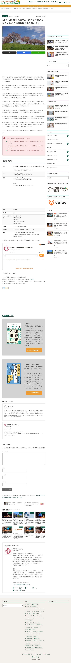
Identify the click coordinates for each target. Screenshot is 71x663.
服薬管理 (41, 631)
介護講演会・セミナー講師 (11, 8)
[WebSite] (15, 588)
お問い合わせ (47, 654)
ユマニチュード (40, 618)
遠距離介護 (51, 163)
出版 (49, 147)
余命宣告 (29, 627)
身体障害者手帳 (30, 647)
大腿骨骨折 (37, 627)
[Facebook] (60, 2)
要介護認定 (29, 638)
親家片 (37, 638)
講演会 (12, 315)
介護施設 (40, 624)
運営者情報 (24, 654)
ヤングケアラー (30, 618)
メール (4, 475)
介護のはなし (52, 135)
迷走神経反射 (29, 649)
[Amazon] (22, 590)
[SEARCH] (69, 2)
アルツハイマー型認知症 (31, 606)
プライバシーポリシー (38, 654)
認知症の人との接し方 (39, 640)
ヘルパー (29, 615)
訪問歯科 (28, 640)
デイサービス (40, 611)
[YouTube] (64, 2)
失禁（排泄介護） (30, 629)
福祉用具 (29, 636)
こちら (31, 279)
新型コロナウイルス (31, 631)
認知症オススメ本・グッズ (32, 643)
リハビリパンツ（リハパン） (32, 622)
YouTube (35, 604)
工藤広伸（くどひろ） (12, 424)
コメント (5, 451)
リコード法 (29, 620)
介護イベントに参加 (53, 139)
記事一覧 (30, 654)
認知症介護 (19, 8)
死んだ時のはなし (52, 159)
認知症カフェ (29, 645)
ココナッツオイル (30, 611)
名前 (3, 468)
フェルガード (37, 613)
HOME (3, 8)
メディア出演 (37, 615)
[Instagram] (66, 2)
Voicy (28, 604)
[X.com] (62, 2)
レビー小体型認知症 (31, 624)
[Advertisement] (27, 64)
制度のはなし (51, 151)
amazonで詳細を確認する (34, 350)
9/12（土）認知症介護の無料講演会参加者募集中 (35, 6)
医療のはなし (51, 155)
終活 (36, 636)
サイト (4, 482)
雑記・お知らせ (52, 167)
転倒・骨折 (39, 647)
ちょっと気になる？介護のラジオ (22, 584)
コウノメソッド (40, 609)
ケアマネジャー (30, 609)
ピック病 (28, 613)
